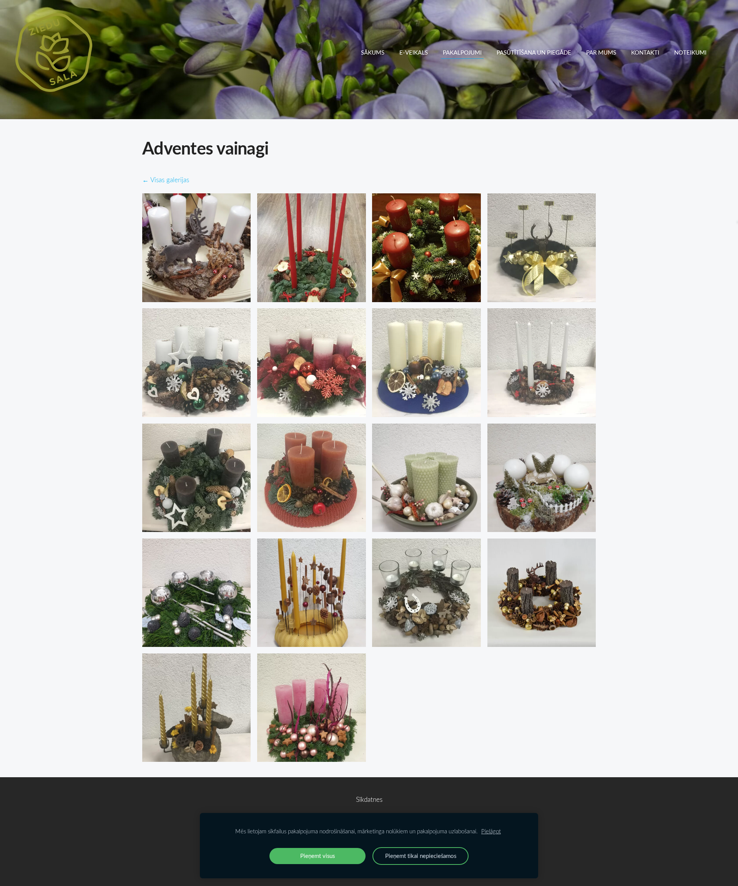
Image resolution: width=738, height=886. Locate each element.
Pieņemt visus (317, 855)
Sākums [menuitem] (372, 52)
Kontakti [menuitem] (645, 52)
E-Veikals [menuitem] (413, 52)
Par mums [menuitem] (601, 52)
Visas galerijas (169, 179)
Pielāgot (491, 831)
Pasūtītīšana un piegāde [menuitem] (534, 52)
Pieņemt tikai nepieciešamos (420, 855)
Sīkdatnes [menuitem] (369, 799)
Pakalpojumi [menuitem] (462, 52)
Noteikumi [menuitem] (690, 52)
